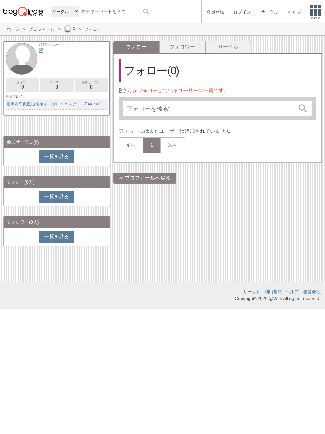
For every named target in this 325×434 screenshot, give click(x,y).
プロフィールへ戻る (147, 177)
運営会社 (312, 291)
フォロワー (182, 47)
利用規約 (273, 291)
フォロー (23, 85)
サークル (228, 47)
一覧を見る (56, 156)
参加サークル (91, 85)
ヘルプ (292, 291)
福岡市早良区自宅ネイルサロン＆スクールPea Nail (53, 104)
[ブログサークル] (23, 11)
